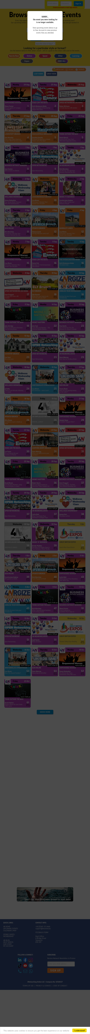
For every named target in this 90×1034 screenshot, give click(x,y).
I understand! (79, 1030)
